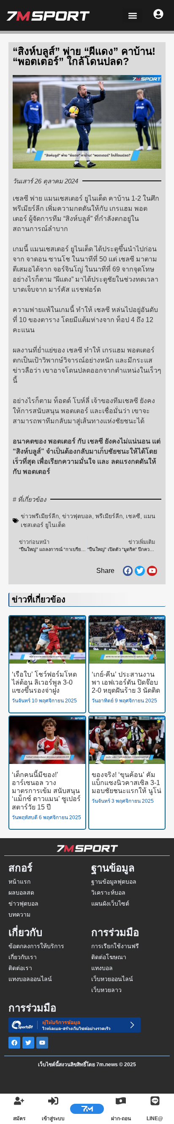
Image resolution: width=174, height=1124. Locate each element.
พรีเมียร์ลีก (108, 516)
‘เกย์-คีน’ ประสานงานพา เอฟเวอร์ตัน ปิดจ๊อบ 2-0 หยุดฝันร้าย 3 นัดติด (126, 682)
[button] (132, 15)
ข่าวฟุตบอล (77, 516)
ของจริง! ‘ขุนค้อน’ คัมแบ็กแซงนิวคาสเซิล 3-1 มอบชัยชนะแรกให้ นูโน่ (126, 782)
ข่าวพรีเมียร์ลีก (40, 516)
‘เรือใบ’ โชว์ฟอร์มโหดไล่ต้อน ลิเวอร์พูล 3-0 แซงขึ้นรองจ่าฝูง (44, 682)
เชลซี (133, 516)
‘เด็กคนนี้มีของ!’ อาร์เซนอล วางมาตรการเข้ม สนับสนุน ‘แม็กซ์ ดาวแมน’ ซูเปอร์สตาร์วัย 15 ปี (46, 791)
